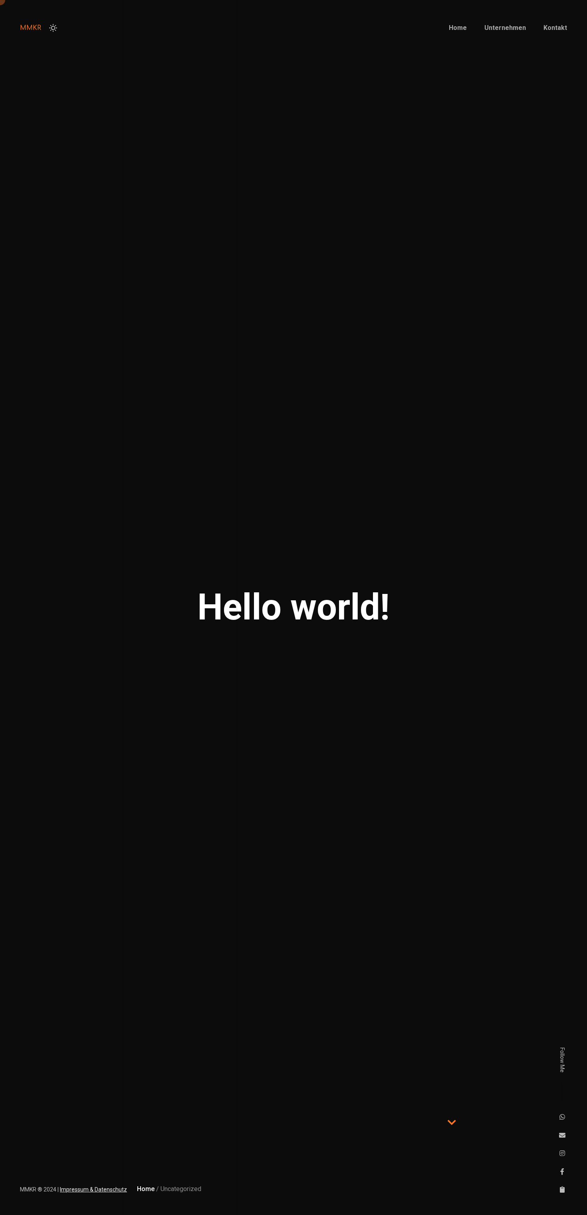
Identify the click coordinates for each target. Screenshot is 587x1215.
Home (146, 1189)
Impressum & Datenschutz (93, 1189)
